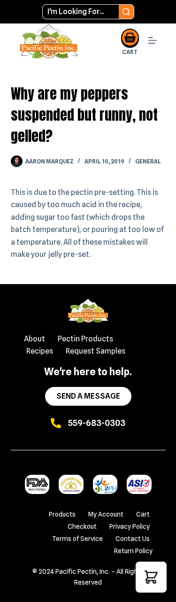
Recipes (39, 351)
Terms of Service (77, 538)
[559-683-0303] (56, 423)
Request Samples (95, 351)
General (148, 161)
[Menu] (152, 41)
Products (62, 514)
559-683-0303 (96, 423)
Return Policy (133, 551)
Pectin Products (85, 338)
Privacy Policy (129, 526)
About (34, 338)
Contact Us (132, 538)
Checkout (82, 526)
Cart (143, 514)
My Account (105, 514)
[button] (151, 577)
